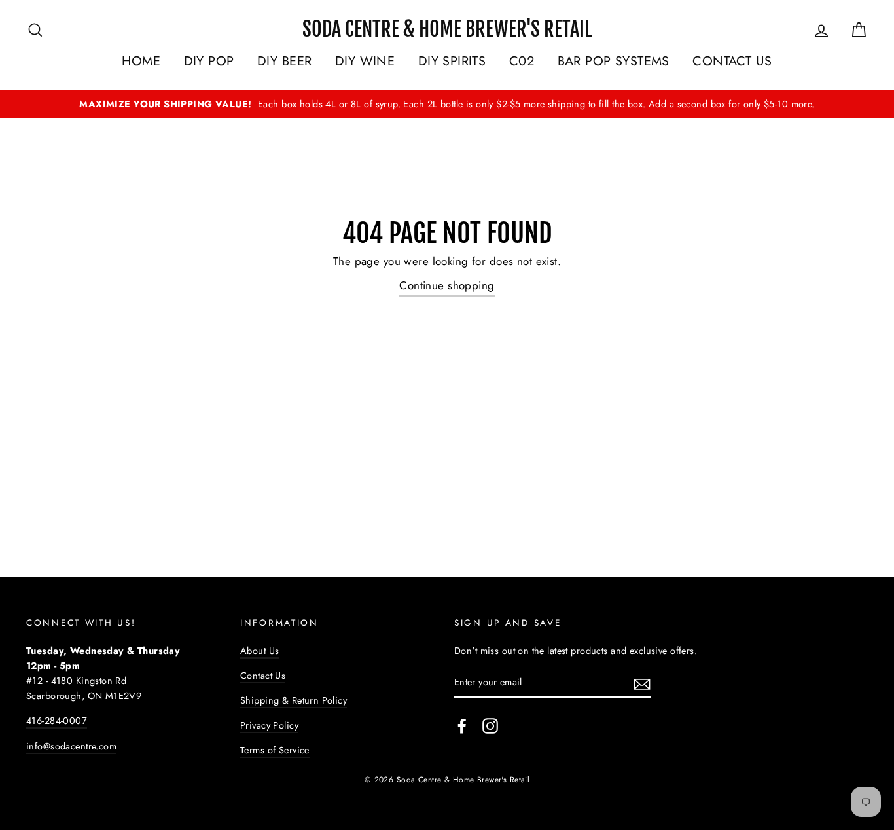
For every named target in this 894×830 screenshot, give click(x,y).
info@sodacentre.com (71, 746)
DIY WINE (365, 61)
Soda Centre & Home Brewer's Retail (447, 29)
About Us (259, 650)
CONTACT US (732, 61)
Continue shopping (446, 285)
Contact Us (262, 675)
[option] (447, 104)
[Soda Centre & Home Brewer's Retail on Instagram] (490, 725)
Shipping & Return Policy (293, 700)
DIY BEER (284, 61)
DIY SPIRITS (452, 61)
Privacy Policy (269, 725)
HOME (141, 61)
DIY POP (209, 61)
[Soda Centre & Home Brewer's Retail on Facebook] (462, 725)
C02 (521, 61)
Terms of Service (275, 750)
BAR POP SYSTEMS (614, 61)
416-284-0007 (56, 720)
